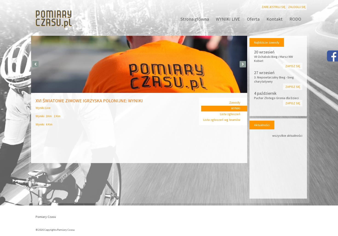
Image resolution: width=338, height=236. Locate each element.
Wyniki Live (43, 108)
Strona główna (194, 19)
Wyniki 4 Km (44, 124)
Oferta (253, 19)
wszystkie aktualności (287, 135)
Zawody (234, 102)
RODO (295, 19)
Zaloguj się (297, 7)
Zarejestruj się (273, 7)
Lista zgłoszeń (230, 114)
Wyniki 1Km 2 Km (48, 116)
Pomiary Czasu (46, 217)
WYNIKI (235, 108)
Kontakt (274, 19)
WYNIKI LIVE (228, 19)
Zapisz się (292, 66)
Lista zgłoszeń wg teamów (221, 120)
